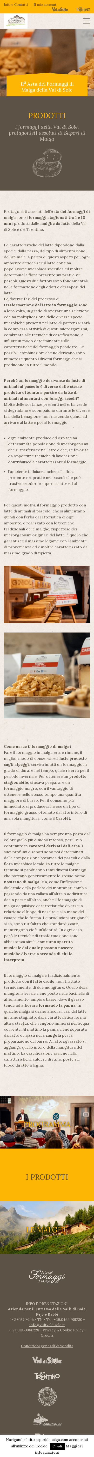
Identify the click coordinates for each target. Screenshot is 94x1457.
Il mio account (45, 4)
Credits (47, 1335)
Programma (47, 1124)
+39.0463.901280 (68, 1319)
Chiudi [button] (57, 1446)
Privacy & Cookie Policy (63, 1330)
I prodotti (47, 1177)
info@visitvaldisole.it (47, 1325)
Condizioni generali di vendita (47, 1346)
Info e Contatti (16, 4)
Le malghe (47, 1229)
